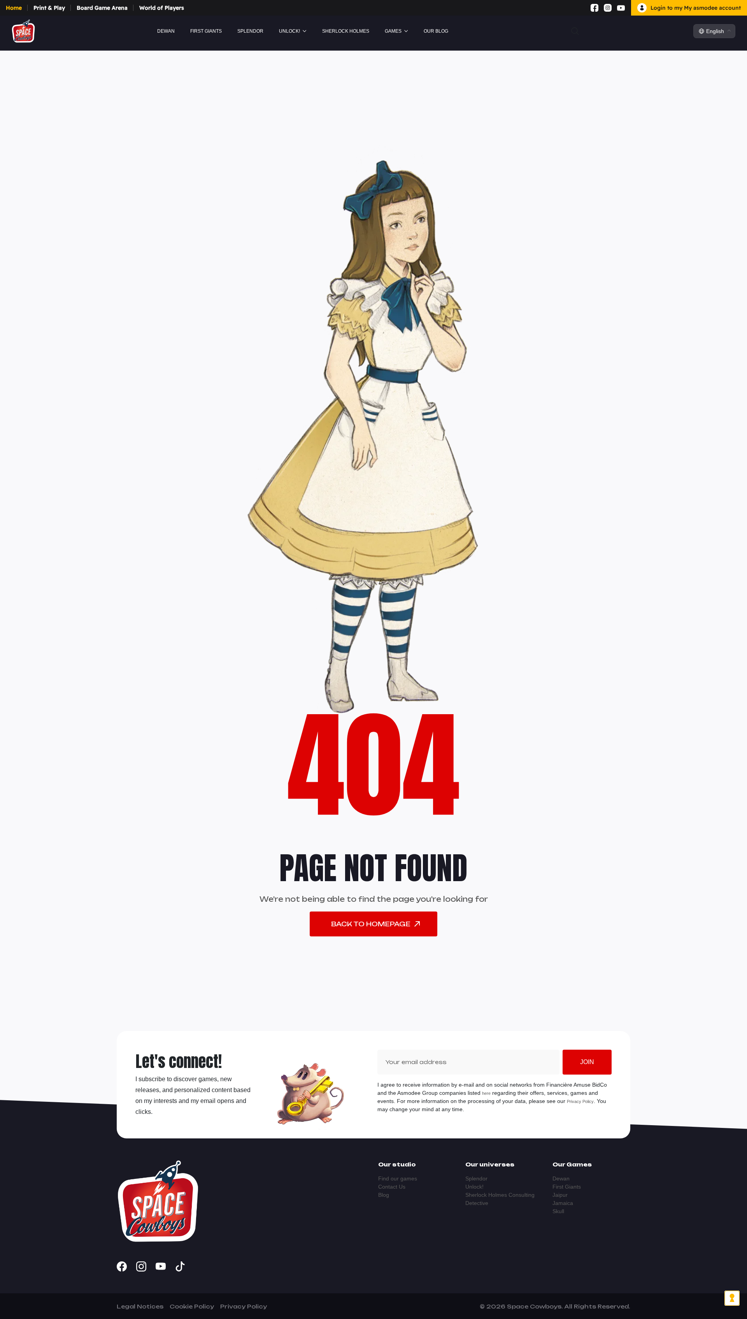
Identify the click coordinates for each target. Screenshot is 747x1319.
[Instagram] (607, 8)
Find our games (397, 1178)
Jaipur (560, 1195)
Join (587, 1062)
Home (14, 7)
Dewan (166, 31)
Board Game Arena (102, 7)
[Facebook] (594, 8)
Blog (383, 1195)
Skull (558, 1211)
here (486, 1093)
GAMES (393, 31)
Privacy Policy (580, 1101)
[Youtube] (621, 8)
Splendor (250, 31)
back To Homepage (370, 924)
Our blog (436, 31)
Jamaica (562, 1203)
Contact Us (391, 1187)
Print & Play (49, 7)
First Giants (206, 31)
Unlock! (289, 31)
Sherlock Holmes (345, 31)
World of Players (161, 7)
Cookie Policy (192, 1306)
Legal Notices (140, 1306)
